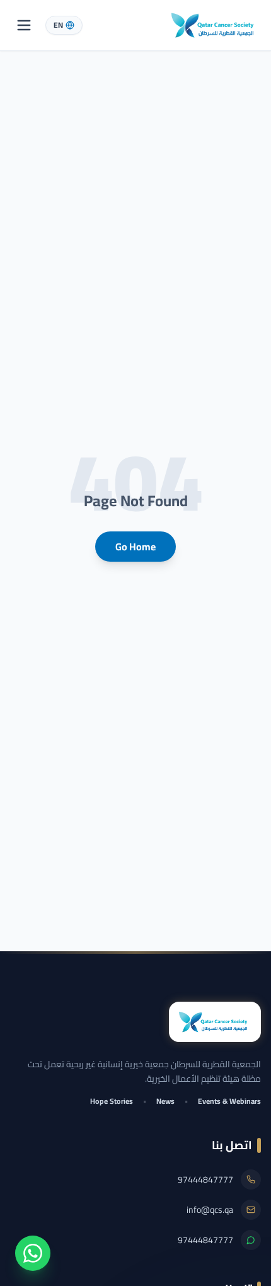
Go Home (135, 546)
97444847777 (205, 1179)
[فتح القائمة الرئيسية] (24, 25)
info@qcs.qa (210, 1209)
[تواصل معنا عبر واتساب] (32, 1253)
